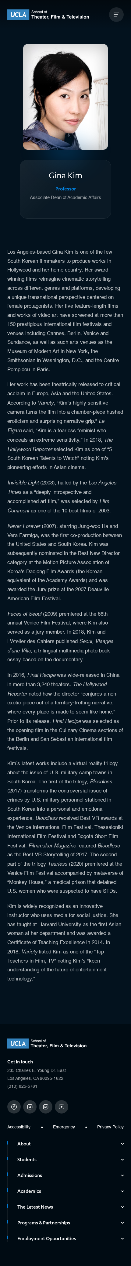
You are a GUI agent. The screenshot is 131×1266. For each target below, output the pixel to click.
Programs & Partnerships (43, 1223)
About (24, 1144)
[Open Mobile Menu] (116, 14)
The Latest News (35, 1207)
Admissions (29, 1175)
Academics (29, 1191)
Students (27, 1160)
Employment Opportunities (46, 1239)
